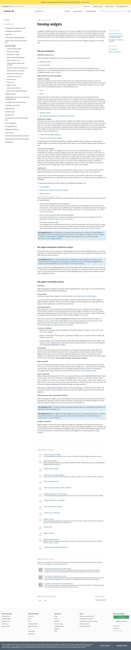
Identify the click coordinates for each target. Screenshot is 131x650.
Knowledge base (121, 6)
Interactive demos (84, 624)
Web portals (31, 631)
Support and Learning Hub (87, 616)
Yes (40, 600)
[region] (65, 646)
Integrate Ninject (48, 519)
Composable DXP (32, 624)
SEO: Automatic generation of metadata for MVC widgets (57, 116)
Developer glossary (85, 626)
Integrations (31, 634)
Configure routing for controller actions (55, 494)
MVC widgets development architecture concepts (116, 36)
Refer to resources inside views (86, 370)
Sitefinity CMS (86, 6)
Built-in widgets (99, 234)
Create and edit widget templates (50, 134)
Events (42, 94)
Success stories (58, 624)
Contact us (116, 628)
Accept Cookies (105, 646)
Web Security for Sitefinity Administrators (55, 576)
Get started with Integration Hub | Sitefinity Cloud (57, 568)
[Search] (129, 11)
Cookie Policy (15, 647)
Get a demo (112, 49)
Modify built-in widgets (50, 461)
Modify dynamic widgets (51, 469)
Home (39, 20)
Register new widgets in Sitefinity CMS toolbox (54, 190)
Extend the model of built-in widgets (51, 138)
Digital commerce (32, 626)
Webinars (57, 621)
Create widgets (44, 187)
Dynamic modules (45, 113)
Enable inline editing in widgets (53, 506)
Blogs (55, 616)
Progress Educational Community (88, 621)
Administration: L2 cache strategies (49, 418)
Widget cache (48, 527)
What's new (5, 624)
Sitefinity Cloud (109, 6)
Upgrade (56, 629)
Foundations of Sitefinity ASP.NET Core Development (58, 583)
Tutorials (67, 11)
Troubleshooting (91, 11)
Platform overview (114, 52)
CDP (29, 621)
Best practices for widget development (56, 547)
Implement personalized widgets (86, 296)
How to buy (117, 626)
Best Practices (77, 11)
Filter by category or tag (51, 481)
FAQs (55, 631)
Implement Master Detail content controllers (87, 228)
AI (28, 629)
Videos (56, 619)
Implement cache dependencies (63, 325)
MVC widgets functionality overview (116, 40)
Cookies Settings (121, 646)
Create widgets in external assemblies (71, 263)
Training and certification (86, 619)
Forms (41, 90)
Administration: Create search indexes (61, 219)
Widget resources (49, 533)
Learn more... (85, 2)
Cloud (29, 619)
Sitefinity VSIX (96, 172)
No (45, 600)
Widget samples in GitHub (51, 539)
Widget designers (45, 193)
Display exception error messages (54, 500)
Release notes (6, 626)
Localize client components (52, 513)
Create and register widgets (52, 454)
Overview (30, 616)
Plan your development (115, 33)
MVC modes (57, 72)
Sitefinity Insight (97, 6)
